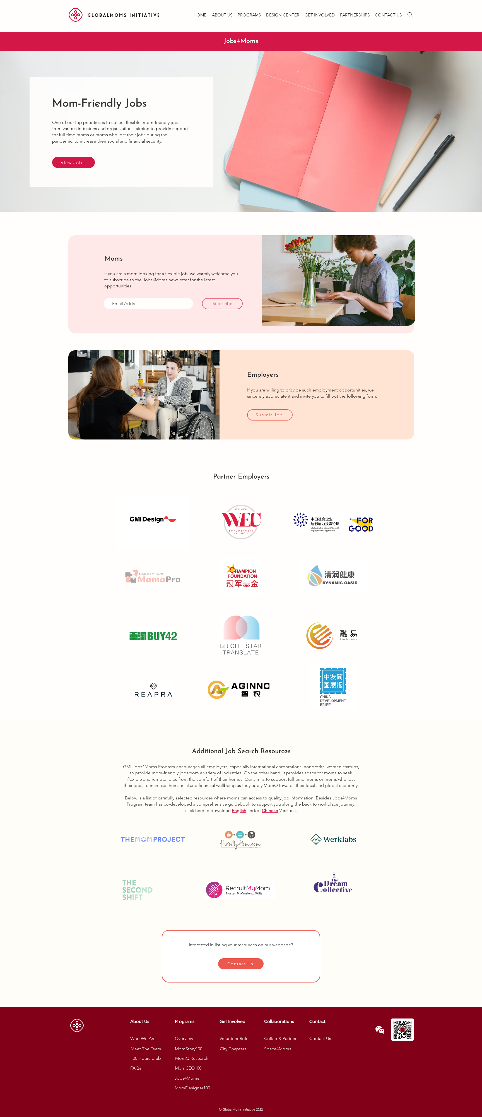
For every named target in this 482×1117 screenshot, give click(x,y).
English (239, 810)
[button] (222, 13)
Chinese (270, 810)
